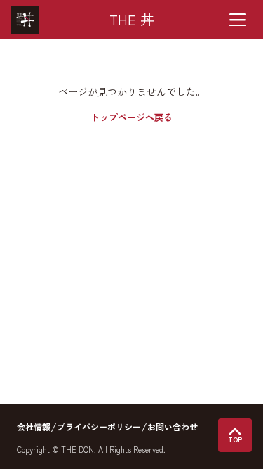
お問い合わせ (172, 426)
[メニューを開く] (238, 20)
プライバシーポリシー (99, 426)
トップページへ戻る (131, 117)
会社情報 (33, 426)
